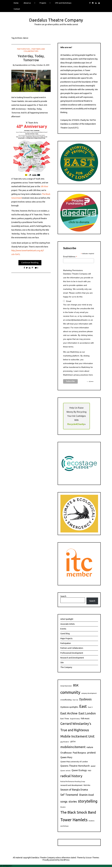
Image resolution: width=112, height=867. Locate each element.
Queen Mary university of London (74, 761)
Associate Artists (67, 624)
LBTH (72, 741)
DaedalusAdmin (21, 65)
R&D (89, 770)
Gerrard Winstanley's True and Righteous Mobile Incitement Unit (77, 730)
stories (73, 801)
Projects (43, 3)
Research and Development (72, 658)
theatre (63, 807)
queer (93, 766)
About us (27, 3)
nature (90, 747)
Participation (23, 49)
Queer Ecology (79, 770)
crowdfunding (66, 700)
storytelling (87, 801)
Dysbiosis (85, 699)
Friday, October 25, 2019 (40, 65)
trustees (91, 821)
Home (16, 3)
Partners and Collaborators (71, 648)
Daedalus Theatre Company (56, 20)
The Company (66, 667)
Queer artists (65, 770)
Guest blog (65, 633)
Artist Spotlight (66, 619)
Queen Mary (66, 757)
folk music (85, 718)
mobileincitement (73, 747)
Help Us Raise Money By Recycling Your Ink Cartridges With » (76, 416)
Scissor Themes (92, 857)
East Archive (68, 713)
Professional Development (71, 653)
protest (91, 752)
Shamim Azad (86, 794)
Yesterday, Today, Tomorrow (31, 58)
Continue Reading (30, 262)
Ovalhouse (66, 752)
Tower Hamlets (74, 820)
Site (62, 662)
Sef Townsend (69, 794)
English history (75, 718)
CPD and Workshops (63, 3)
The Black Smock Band (78, 812)
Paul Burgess (79, 752)
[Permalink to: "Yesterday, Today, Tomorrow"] (31, 81)
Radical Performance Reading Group (72, 781)
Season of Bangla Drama (74, 789)
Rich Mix (87, 785)
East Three (64, 718)
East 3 (90, 707)
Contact (17, 9)
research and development (71, 785)
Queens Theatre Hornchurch (75, 765)
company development (89, 693)
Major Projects (66, 638)
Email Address (70, 256)
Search (63, 596)
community (70, 692)
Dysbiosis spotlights (69, 707)
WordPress (65, 860)
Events (63, 629)
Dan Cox (75, 700)
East (83, 706)
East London (87, 713)
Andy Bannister (66, 686)
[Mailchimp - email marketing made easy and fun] (90, 381)
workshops (64, 826)
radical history (71, 776)
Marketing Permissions (73, 270)
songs (63, 801)
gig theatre (64, 742)
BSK (76, 685)
